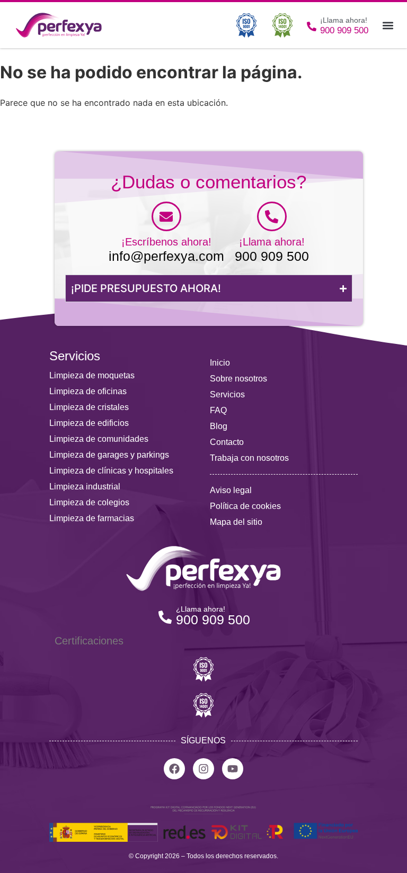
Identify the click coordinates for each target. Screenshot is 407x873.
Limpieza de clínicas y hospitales (111, 470)
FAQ (218, 410)
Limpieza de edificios (89, 423)
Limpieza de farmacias (91, 518)
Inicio (220, 362)
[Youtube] (232, 768)
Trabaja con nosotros (249, 457)
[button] (387, 25)
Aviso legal (231, 490)
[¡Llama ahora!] (272, 216)
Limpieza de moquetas (92, 375)
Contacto (227, 442)
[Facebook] (174, 768)
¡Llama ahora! (272, 242)
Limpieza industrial (84, 486)
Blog (218, 426)
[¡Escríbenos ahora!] (166, 216)
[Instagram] (203, 768)
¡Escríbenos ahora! (166, 242)
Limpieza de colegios (89, 502)
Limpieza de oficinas (88, 391)
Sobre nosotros (238, 378)
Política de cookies (245, 506)
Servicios (227, 394)
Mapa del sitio (236, 521)
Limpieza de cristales (89, 407)
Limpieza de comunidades (98, 438)
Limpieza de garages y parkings (109, 454)
